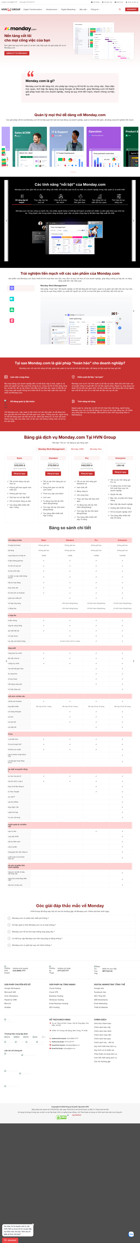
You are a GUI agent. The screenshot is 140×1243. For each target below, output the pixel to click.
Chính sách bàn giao (102, 1038)
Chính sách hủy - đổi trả (104, 1042)
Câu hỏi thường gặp (102, 1061)
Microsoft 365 (10, 992)
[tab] (21, 199)
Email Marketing (100, 1003)
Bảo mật (83, 9)
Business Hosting (56, 996)
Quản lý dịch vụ (133, 2)
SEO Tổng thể (99, 996)
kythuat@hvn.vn (63, 1048)
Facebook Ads (100, 992)
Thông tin (94, 9)
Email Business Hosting (58, 1003)
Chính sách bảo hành (102, 1031)
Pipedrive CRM (10, 1000)
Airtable (7, 1007)
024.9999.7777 (65, 1038)
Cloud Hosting (55, 988)
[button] (120, 9)
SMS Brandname (101, 1000)
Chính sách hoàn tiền (102, 1035)
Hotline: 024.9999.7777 (9, 2)
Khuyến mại (108, 2)
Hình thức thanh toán (102, 1023)
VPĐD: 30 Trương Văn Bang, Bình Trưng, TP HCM (69, 1030)
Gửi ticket (96, 2)
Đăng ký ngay (19, 474)
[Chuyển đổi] (9, 918)
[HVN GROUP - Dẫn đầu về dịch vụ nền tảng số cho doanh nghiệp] (11, 9)
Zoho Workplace (11, 996)
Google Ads (99, 988)
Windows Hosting (56, 1000)
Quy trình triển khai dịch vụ (105, 1046)
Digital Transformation (33, 9)
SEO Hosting (54, 1007)
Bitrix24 (7, 1003)
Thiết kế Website (101, 1007)
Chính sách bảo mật (102, 1027)
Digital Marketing (68, 9)
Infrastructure (51, 9)
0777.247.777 (63, 1042)
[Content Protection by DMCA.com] (61, 1117)
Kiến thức (120, 2)
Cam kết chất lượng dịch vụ (105, 1058)
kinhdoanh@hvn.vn (66, 1045)
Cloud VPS (53, 992)
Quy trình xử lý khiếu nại (104, 1050)
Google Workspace (12, 988)
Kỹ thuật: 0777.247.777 (27, 2)
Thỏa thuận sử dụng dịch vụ (105, 1054)
